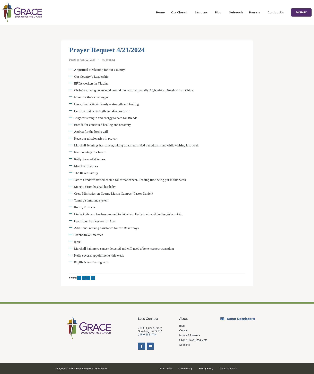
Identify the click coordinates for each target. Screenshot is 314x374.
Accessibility (165, 368)
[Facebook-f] (141, 346)
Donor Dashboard (241, 319)
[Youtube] (150, 346)
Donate (301, 12)
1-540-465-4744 (147, 334)
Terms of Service (228, 368)
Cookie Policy (185, 368)
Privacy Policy (206, 368)
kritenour (110, 59)
